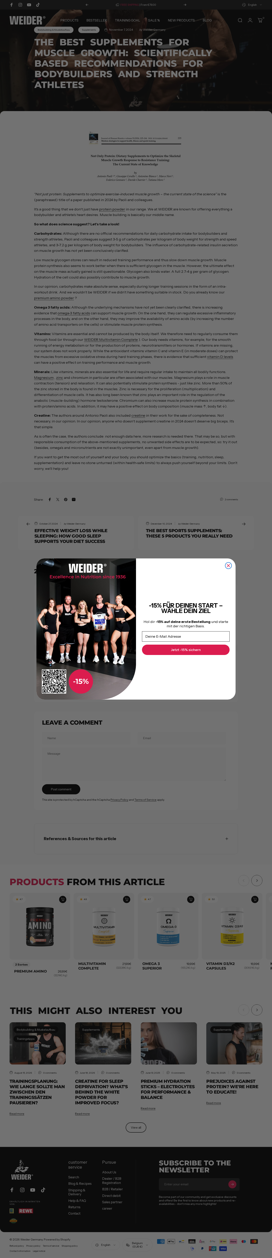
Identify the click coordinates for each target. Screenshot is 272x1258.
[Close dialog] (228, 565)
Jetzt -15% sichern (186, 650)
